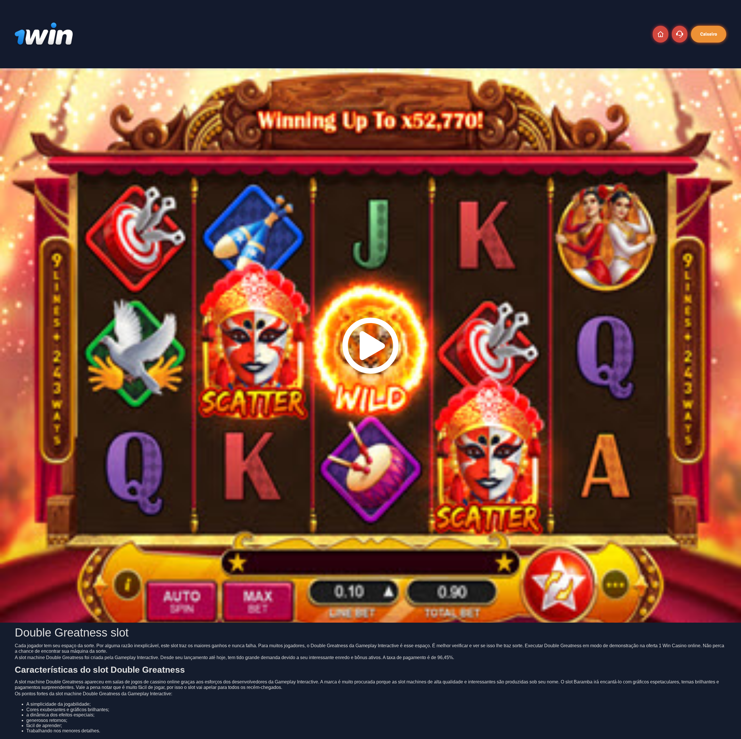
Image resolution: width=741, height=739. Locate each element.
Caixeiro (708, 34)
